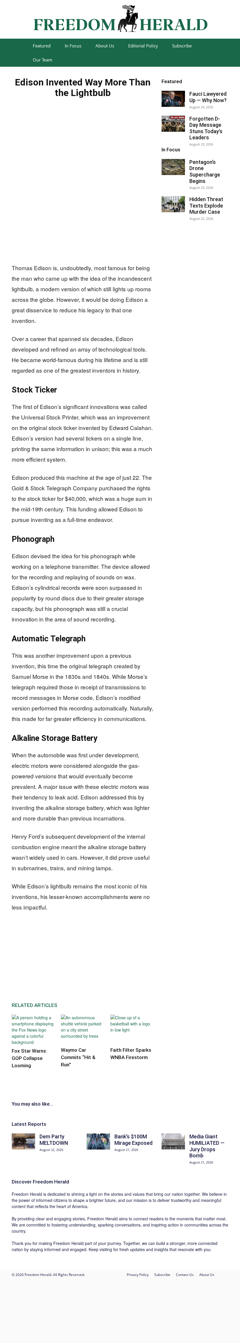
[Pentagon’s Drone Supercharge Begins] (173, 167)
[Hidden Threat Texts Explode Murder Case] (173, 204)
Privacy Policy (138, 1274)
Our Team (42, 60)
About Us (104, 46)
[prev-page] (13, 1077)
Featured (42, 46)
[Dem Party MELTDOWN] (23, 1141)
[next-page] (16, 1077)
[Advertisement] (56, 223)
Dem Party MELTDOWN (54, 1139)
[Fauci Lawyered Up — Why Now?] (173, 99)
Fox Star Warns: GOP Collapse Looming (29, 1058)
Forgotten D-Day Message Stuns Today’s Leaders (205, 128)
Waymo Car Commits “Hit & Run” (78, 1057)
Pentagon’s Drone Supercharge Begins (204, 171)
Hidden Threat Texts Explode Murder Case (206, 205)
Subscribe (182, 46)
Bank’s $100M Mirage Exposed (133, 1139)
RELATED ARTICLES (34, 1005)
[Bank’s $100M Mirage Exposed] (98, 1141)
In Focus (73, 46)
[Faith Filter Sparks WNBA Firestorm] (131, 1029)
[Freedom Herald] (120, 20)
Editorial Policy (143, 46)
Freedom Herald (51, 1182)
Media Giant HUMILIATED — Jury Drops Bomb (206, 1146)
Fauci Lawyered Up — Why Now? (208, 97)
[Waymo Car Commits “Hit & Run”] (82, 1029)
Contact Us (185, 1274)
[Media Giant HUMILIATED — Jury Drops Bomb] (173, 1141)
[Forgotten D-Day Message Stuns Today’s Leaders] (173, 124)
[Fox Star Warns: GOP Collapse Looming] (33, 1030)
